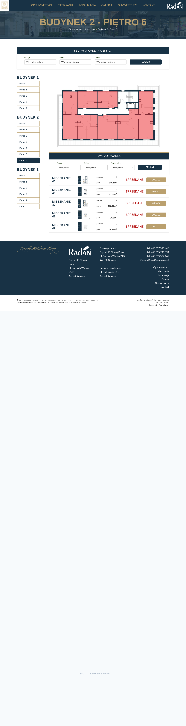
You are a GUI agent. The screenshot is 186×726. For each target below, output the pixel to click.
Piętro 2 (23, 95)
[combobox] (40, 62)
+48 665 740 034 (160, 252)
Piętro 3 (23, 102)
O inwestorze (162, 283)
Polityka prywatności (144, 300)
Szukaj (146, 61)
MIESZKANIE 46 (61, 191)
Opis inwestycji (161, 267)
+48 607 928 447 (160, 248)
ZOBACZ (156, 179)
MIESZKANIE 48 (61, 214)
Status (62, 58)
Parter (22, 83)
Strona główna (76, 29)
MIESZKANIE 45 (61, 179)
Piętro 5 (23, 154)
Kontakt (165, 287)
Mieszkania (90, 29)
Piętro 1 (23, 89)
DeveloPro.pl (164, 305)
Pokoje (27, 58)
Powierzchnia (116, 163)
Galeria (165, 279)
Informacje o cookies (161, 300)
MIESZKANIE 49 (61, 226)
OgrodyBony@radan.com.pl (154, 260)
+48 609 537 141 (160, 256)
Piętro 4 (23, 108)
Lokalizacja (163, 275)
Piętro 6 (23, 160)
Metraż (97, 58)
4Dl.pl (166, 302)
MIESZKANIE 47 (61, 203)
